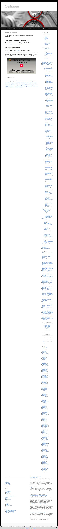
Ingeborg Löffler (47, 327)
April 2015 (44, 406)
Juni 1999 (44, 465)
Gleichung (6, 83)
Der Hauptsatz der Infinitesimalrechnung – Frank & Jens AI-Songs (47, 283)
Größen (10, 83)
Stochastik (47, 198)
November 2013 (45, 426)
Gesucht (35, 82)
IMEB (19, 28)
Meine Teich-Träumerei (34, 477)
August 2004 (44, 452)
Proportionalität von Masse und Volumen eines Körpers (48, 216)
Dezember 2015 (45, 397)
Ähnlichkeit (47, 163)
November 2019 (45, 353)
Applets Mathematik (47, 70)
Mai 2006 (43, 444)
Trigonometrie (10, 48)
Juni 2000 (44, 460)
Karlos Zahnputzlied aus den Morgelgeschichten (38, 495)
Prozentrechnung (48, 188)
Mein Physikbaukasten (10, 511)
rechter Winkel (7, 85)
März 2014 (44, 421)
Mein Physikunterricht (10, 512)
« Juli (44, 343)
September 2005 (45, 448)
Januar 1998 (44, 471)
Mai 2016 (43, 393)
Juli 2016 (43, 390)
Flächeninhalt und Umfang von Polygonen (49, 101)
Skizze (34, 85)
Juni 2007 (44, 442)
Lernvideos (8, 493)
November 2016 (45, 386)
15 (50, 339)
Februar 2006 (44, 445)
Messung (13, 84)
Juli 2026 (43, 348)
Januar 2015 (44, 409)
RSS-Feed (46, 38)
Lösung (10, 84)
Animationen (8, 491)
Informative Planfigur (30, 83)
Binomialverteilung (48, 167)
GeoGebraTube (47, 34)
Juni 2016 (44, 391)
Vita (9, 28)
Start (6, 28)
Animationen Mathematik (48, 68)
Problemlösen (47, 187)
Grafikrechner (46, 228)
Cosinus (29, 81)
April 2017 (44, 381)
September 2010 (45, 436)
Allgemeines (8, 499)
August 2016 (44, 389)
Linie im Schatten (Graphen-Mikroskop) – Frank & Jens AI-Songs (47, 263)
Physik (7, 503)
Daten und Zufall (48, 75)
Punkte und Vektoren (48, 116)
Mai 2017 (43, 380)
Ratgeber (7, 504)
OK (34, 528)
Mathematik (8, 501)
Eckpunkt (32, 81)
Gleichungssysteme (48, 175)
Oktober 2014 (44, 413)
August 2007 (44, 440)
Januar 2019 (44, 364)
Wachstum (48, 155)
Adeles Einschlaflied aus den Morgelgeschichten (38, 503)
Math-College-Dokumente (48, 231)
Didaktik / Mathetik (47, 223)
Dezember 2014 (45, 411)
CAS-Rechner (46, 221)
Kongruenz (47, 176)
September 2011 (45, 433)
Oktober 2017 (44, 375)
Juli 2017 (43, 378)
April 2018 (44, 370)
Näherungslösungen (23, 84)
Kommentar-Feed (8, 484)
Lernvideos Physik (47, 213)
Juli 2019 (43, 357)
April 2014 (44, 420)
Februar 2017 (44, 382)
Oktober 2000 (44, 457)
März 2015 (44, 407)
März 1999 (44, 467)
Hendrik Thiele (47, 326)
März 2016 (44, 395)
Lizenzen (31, 28)
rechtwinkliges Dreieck (21, 85)
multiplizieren (17, 84)
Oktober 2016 (44, 387)
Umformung (32, 86)
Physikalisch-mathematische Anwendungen (48, 111)
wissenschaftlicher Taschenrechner (17, 87)
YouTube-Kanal (47, 40)
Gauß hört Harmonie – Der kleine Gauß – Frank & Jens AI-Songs (47, 274)
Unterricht (23, 28)
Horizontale (20, 83)
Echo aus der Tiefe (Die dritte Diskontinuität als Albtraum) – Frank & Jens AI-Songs (47, 316)
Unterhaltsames (9, 505)
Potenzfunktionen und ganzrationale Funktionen (49, 142)
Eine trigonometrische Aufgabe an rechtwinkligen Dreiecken (20, 82)
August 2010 (44, 437)
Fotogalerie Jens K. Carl (49, 55)
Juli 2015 (43, 402)
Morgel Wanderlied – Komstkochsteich (36, 487)
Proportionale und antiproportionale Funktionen (49, 149)
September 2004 (45, 451)
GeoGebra (45, 227)
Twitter (46, 37)
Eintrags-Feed (7, 483)
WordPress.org (7, 485)
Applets (7, 492)
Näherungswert (29, 84)
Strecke (9, 86)
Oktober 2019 (44, 354)
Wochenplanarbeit (45, 248)
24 (43, 341)
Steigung (6, 86)
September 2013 (45, 428)
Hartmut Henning (47, 325)
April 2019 (44, 360)
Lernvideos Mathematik (14, 80)
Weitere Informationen (29, 528)
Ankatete (18, 81)
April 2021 (44, 352)
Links (27, 28)
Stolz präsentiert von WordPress (29, 525)
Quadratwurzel (47, 192)
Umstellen (36, 86)
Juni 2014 (44, 418)
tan (16, 86)
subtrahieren (13, 86)
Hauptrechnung (13, 83)
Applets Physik (46, 210)
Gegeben (27, 82)
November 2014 (45, 412)
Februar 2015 (44, 408)
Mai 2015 (43, 405)
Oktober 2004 (44, 450)
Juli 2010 (43, 438)
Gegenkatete (32, 82)
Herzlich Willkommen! (46, 261)
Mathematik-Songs (9, 494)
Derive (45, 222)
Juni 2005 (44, 449)
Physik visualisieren (45, 209)
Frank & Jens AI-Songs (49, 42)
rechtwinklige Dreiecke (13, 85)
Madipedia (46, 36)
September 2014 (45, 414)
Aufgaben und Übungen (46, 63)
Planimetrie (47, 184)
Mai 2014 (43, 419)
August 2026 (44, 347)
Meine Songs (44, 207)
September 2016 (45, 388)
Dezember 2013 (45, 425)
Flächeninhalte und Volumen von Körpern (49, 105)
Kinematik (46, 211)
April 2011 (44, 434)
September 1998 (45, 468)
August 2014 (44, 415)
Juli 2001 (43, 455)
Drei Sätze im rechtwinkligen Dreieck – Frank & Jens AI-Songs (47, 305)
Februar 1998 (44, 470)
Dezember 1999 (45, 463)
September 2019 (45, 356)
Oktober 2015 (44, 400)
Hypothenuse (25, 83)
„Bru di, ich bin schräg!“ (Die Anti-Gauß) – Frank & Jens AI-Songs (47, 278)
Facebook (46, 33)
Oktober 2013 (44, 427)
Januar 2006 (44, 446)
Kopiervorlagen (46, 230)
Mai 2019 (43, 359)
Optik (46, 212)
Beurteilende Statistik (48, 164)
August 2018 (44, 369)
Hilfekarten (45, 229)
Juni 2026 (44, 350)
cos (27, 81)
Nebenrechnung (34, 84)
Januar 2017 (44, 383)
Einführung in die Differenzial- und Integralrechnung (49, 91)
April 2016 (44, 394)
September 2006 (45, 443)
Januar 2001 (44, 456)
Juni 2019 (44, 358)
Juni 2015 (44, 403)
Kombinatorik (48, 81)
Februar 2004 (44, 454)
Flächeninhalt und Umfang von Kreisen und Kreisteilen (49, 97)
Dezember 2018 (45, 365)
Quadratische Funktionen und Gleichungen (49, 153)
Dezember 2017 (45, 374)
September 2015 (45, 401)
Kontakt (36, 28)
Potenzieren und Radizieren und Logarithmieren (49, 146)
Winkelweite (9, 87)
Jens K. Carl (47, 328)
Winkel (6, 87)
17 (43, 340)
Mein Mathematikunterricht (11, 510)
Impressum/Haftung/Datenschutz (44, 28)
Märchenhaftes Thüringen (36, 476)
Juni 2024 (44, 351)
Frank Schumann (12, 6)
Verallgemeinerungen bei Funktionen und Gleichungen (48, 134)
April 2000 (44, 461)
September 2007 (45, 439)
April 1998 (44, 469)
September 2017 (45, 376)
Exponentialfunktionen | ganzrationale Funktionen (49, 173)
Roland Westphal (47, 329)
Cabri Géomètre (46, 219)
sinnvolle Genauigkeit (29, 85)
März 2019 (44, 362)
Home (43, 65)
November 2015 (45, 399)
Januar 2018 (44, 372)
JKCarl (8, 84)
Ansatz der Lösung (23, 81)
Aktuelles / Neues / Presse (46, 62)
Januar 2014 (44, 424)
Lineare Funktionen (49, 136)
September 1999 (45, 464)
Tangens (18, 86)
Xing (45, 39)
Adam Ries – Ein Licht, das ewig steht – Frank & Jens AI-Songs (47, 297)
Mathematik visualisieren (46, 67)
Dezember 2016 (45, 384)
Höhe (17, 83)
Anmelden (7, 482)
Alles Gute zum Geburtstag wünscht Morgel (37, 512)
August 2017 (44, 377)
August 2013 (44, 430)
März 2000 (44, 462)
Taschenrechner (22, 86)
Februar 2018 (44, 371)
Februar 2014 (44, 423)
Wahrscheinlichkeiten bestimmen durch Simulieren (49, 83)
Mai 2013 (43, 432)
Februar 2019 (44, 363)
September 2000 (45, 458)
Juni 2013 (44, 431)
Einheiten (24, 82)
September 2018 (45, 368)
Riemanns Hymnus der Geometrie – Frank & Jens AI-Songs (47, 256)
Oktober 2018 (44, 366)
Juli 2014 (43, 417)
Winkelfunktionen (48, 206)
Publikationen (14, 28)
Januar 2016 (44, 396)
